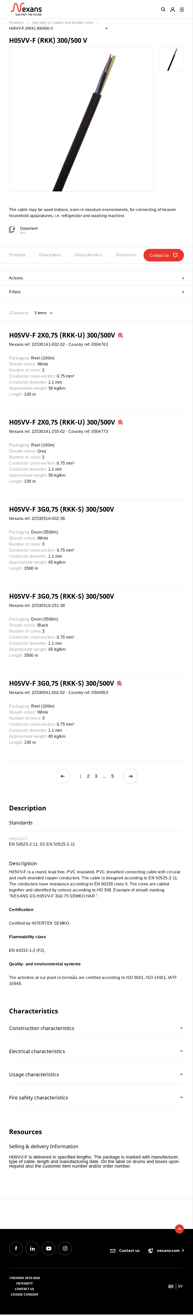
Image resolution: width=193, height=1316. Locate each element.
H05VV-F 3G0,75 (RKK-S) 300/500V (61, 509)
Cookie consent (24, 1294)
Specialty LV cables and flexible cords (62, 22)
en (170, 1286)
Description (50, 255)
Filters (15, 292)
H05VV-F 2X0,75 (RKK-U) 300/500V (63, 335)
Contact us (24, 1289)
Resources (126, 255)
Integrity (24, 1283)
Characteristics (88, 255)
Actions (16, 278)
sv (180, 1286)
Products (17, 22)
